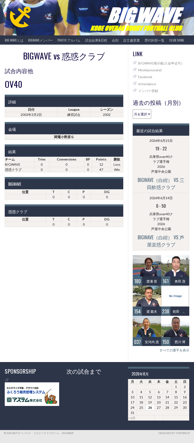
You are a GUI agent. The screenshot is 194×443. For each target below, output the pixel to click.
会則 (115, 40)
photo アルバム (68, 40)
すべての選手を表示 (174, 350)
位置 (25, 192)
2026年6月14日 (161, 198)
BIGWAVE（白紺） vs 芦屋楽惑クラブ (161, 241)
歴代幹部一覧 (154, 40)
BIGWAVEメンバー (40, 40)
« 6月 (132, 418)
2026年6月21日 (161, 141)
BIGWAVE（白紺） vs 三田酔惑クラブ (161, 183)
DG (107, 192)
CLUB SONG (176, 40)
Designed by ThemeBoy (174, 433)
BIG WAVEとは (14, 40)
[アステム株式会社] (32, 405)
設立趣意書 (131, 40)
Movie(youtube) (150, 70)
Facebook (145, 77)
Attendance (147, 84)
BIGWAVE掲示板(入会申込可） (161, 63)
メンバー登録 (148, 91)
